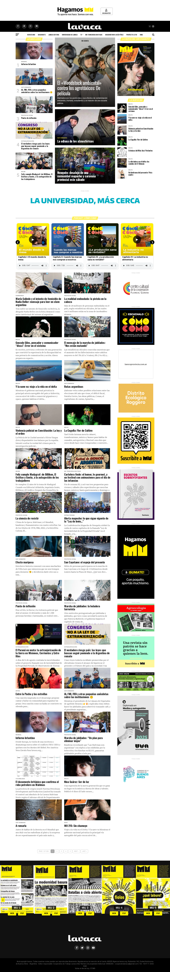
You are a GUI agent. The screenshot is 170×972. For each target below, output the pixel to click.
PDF (22, 913)
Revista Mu (31, 34)
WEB (12, 913)
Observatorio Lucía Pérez (114, 34)
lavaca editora (53, 34)
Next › (76, 851)
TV (81, 34)
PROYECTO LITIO (131, 34)
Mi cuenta (85, 41)
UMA (141, 34)
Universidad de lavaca (69, 34)
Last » (84, 851)
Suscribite (42, 34)
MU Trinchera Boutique (93, 34)
